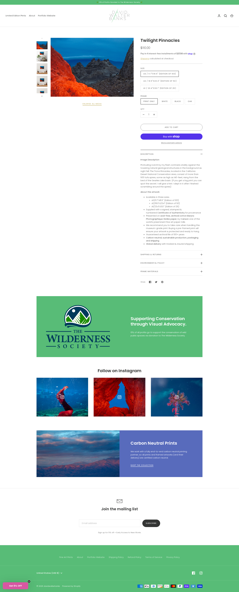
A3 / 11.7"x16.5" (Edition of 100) (159, 73)
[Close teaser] (29, 581)
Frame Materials (149, 271)
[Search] (225, 16)
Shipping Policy (116, 557)
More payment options (171, 142)
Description (147, 154)
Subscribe (151, 523)
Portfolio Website (46, 15)
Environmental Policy (152, 263)
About (32, 15)
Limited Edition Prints (16, 15)
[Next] (42, 96)
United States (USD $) (48, 573)
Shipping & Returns (151, 254)
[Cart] (232, 16)
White (165, 101)
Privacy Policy (173, 557)
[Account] (219, 16)
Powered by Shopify (71, 586)
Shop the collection (142, 465)
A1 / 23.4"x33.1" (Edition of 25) (159, 88)
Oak (190, 101)
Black (178, 101)
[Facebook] (193, 573)
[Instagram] (201, 573)
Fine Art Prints (66, 557)
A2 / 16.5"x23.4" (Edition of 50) (160, 81)
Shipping (145, 58)
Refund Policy (134, 557)
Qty (142, 109)
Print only (149, 101)
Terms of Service (153, 557)
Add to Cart (171, 127)
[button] (15, 585)
